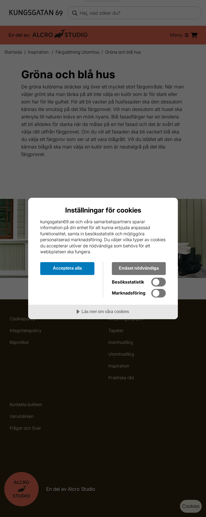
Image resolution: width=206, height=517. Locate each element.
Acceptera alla (67, 268)
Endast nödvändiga (139, 268)
